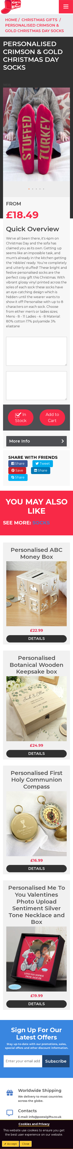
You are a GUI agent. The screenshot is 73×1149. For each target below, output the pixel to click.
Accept (11, 1143)
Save (19, 470)
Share (19, 463)
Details (36, 638)
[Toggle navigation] (66, 6)
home (11, 20)
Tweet (44, 463)
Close (25, 1143)
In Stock (21, 417)
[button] (29, 189)
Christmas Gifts (39, 20)
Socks (41, 523)
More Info (19, 441)
